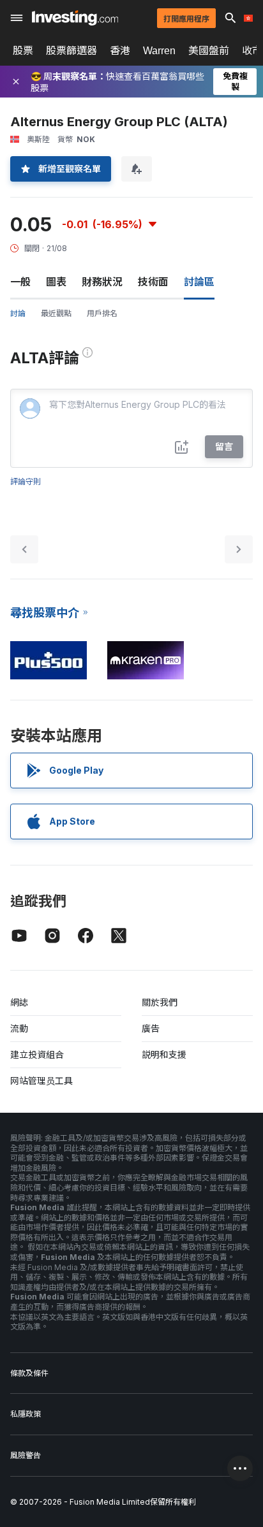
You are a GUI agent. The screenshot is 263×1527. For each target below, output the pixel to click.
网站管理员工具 (41, 1080)
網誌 (19, 1002)
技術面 (153, 281)
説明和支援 (164, 1054)
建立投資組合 (37, 1054)
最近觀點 (56, 313)
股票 (23, 50)
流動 (19, 1028)
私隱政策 (25, 1414)
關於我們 (159, 1002)
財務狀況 (102, 281)
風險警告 (25, 1455)
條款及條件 (29, 1373)
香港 (120, 50)
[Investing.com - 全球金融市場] (75, 17)
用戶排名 (102, 313)
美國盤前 (208, 50)
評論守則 (25, 481)
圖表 (56, 281)
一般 (20, 281)
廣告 (151, 1028)
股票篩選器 (71, 50)
